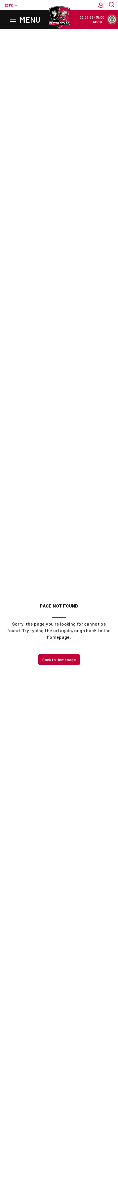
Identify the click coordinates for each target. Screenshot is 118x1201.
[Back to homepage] (59, 17)
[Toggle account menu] (101, 5)
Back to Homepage (59, 659)
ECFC (9, 5)
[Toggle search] (112, 5)
